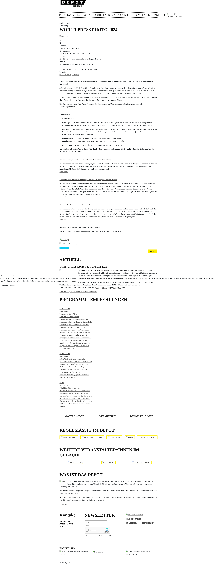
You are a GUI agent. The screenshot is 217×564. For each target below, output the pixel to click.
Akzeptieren (4, 285)
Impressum (117, 288)
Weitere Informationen (104, 288)
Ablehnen (13, 285)
